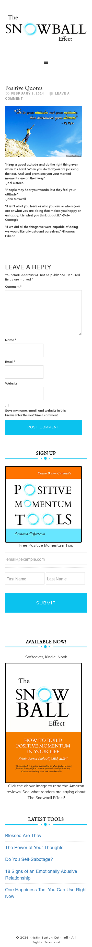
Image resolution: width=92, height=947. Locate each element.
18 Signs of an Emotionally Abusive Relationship (41, 874)
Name (10, 340)
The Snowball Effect (46, 27)
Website (11, 383)
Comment (13, 286)
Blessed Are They (23, 835)
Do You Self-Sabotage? (29, 859)
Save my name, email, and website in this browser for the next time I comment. (35, 412)
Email (10, 362)
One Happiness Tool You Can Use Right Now (46, 892)
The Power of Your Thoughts (34, 847)
